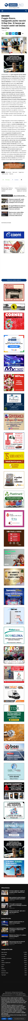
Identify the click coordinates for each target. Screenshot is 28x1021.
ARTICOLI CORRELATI (7, 195)
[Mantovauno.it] (14, 5)
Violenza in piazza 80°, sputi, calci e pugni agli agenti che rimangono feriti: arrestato (16, 201)
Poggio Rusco (21, 172)
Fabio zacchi (15, 172)
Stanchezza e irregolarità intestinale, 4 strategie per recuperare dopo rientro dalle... (17, 929)
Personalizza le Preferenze (19, 1018)
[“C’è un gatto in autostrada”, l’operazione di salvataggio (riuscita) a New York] (4, 905)
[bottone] (14, 280)
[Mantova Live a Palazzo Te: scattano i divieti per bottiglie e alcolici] (4, 936)
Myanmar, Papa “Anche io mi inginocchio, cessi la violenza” (7, 189)
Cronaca (6, 13)
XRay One (11, 173)
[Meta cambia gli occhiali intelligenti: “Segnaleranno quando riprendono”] (4, 899)
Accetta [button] (4, 1018)
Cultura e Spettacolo (4, 209)
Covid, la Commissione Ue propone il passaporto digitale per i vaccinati (21, 189)
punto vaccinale (5, 173)
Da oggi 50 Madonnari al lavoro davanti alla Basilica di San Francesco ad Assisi (17, 207)
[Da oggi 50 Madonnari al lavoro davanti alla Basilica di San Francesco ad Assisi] (4, 207)
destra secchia (8, 172)
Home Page (7, 15)
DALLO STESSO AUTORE (19, 195)
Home (2, 13)
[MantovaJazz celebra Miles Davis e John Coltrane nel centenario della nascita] (4, 214)
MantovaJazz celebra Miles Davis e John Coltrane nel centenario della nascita (16, 214)
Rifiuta (10, 1018)
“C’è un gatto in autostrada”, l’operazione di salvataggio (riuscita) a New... (18, 905)
